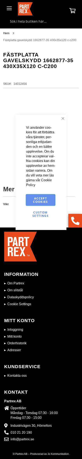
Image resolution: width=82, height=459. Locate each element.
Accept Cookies (40, 200)
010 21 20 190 (21, 432)
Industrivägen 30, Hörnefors (31, 425)
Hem (6, 33)
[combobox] (41, 21)
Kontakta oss (17, 375)
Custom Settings (40, 214)
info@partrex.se (22, 439)
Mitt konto (14, 336)
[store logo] (25, 8)
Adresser (14, 350)
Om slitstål (15, 290)
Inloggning (15, 329)
